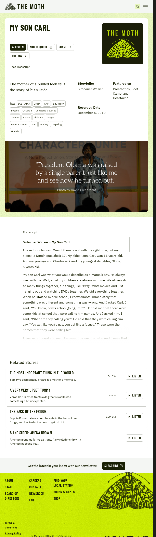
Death (37, 103)
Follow (17, 56)
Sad (34, 124)
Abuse (26, 117)
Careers (35, 480)
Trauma (15, 117)
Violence (38, 117)
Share (63, 47)
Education (58, 103)
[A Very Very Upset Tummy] (76, 395)
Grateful (15, 131)
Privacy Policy (13, 533)
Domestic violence (46, 110)
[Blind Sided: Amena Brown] (76, 438)
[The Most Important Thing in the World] (76, 376)
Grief (47, 103)
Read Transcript (20, 67)
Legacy (15, 110)
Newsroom (36, 493)
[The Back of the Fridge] (76, 417)
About (9, 480)
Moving (44, 124)
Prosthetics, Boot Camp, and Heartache (125, 93)
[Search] (137, 6)
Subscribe (111, 466)
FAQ (31, 500)
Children (27, 110)
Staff (9, 487)
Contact (35, 487)
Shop (56, 498)
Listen (19, 47)
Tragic (50, 117)
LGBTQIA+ (24, 103)
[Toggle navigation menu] (145, 6)
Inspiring (57, 124)
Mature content (19, 124)
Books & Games (64, 491)
